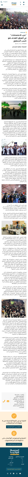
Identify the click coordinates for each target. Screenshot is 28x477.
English (5, 2)
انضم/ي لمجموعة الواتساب (14, 444)
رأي (11, 459)
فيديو (22, 464)
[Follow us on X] (20, 2)
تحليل (11, 461)
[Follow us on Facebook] (20, 4)
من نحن (11, 462)
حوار (22, 462)
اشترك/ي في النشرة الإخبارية (14, 427)
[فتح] (2, 5)
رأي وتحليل (10, 458)
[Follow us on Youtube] (23, 2)
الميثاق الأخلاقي (10, 464)
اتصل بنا (11, 465)
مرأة (22, 459)
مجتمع (22, 458)
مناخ (22, 461)
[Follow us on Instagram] (23, 4)
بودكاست (11, 456)
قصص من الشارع (20, 456)
